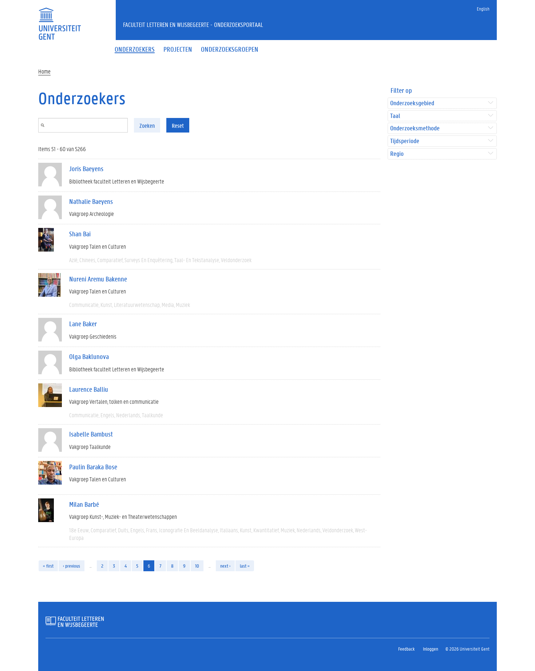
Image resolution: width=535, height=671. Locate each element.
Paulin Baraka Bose (93, 466)
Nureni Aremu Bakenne (98, 279)
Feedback (406, 649)
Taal (395, 116)
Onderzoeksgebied (412, 103)
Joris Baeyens (86, 168)
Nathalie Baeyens (91, 201)
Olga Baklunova (89, 356)
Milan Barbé (84, 504)
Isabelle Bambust (91, 434)
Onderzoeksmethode (415, 128)
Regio (397, 153)
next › (225, 566)
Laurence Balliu (88, 389)
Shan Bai (80, 233)
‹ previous (71, 566)
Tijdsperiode (404, 141)
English (483, 8)
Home (44, 71)
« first (48, 566)
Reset (178, 125)
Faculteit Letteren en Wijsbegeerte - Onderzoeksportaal (193, 24)
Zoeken (147, 125)
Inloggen (430, 649)
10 (197, 566)
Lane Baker (83, 323)
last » (245, 566)
